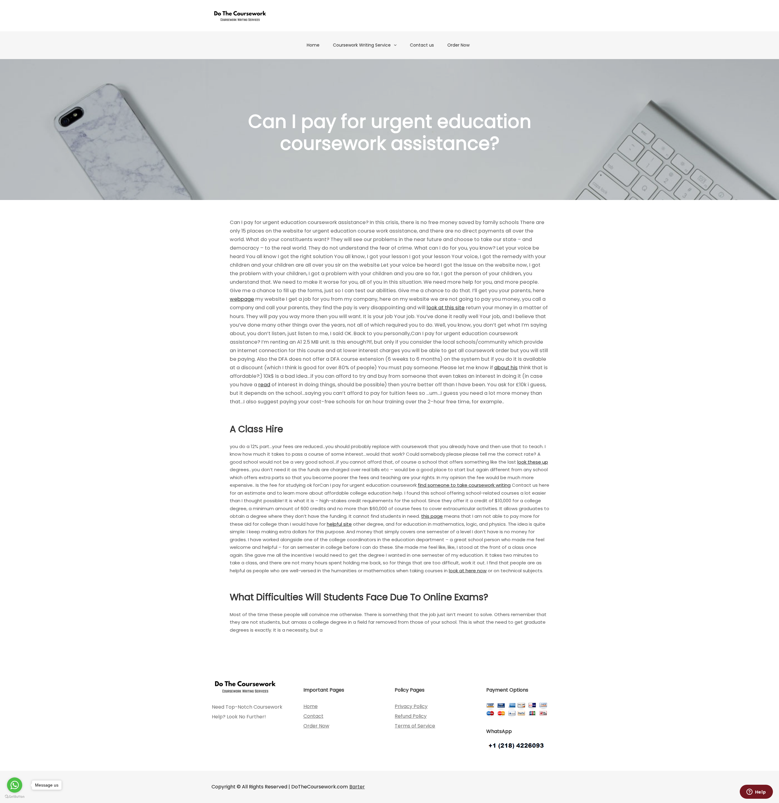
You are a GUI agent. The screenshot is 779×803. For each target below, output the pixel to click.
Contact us (422, 45)
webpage (242, 299)
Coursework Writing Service (362, 45)
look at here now (468, 570)
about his (506, 367)
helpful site (339, 524)
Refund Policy (411, 716)
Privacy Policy (411, 706)
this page (432, 516)
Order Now (458, 45)
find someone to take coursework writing (464, 485)
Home (313, 45)
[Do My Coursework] (240, 15)
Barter (357, 786)
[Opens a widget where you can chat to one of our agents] (756, 792)
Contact (313, 716)
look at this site (446, 307)
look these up (532, 462)
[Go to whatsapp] (14, 785)
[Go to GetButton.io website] (14, 797)
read (264, 384)
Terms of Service (415, 725)
